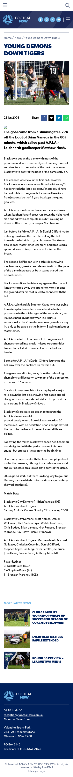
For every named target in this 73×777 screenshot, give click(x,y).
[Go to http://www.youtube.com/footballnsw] (58, 19)
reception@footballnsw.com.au (23, 715)
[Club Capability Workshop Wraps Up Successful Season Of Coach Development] (17, 617)
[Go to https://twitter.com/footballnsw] (52, 19)
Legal (42, 771)
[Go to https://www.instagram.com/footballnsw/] (46, 19)
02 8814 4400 (13, 710)
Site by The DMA (43, 767)
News (17, 38)
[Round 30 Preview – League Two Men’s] (17, 660)
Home (8, 38)
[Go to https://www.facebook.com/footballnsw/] (40, 19)
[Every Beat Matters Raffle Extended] (17, 639)
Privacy (32, 771)
